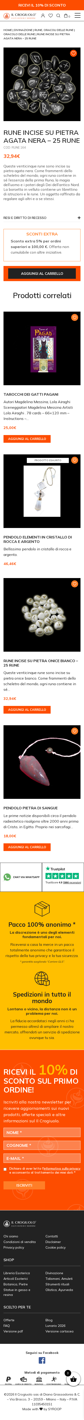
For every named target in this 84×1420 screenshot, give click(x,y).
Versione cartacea (60, 1331)
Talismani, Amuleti (59, 1279)
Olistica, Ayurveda (59, 1290)
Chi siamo (11, 1236)
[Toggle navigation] (77, 15)
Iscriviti (24, 1185)
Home (8, 30)
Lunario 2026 (55, 1326)
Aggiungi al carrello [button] (27, 439)
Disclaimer (53, 1242)
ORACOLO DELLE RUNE (20, 34)
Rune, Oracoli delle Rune (54, 30)
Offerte (9, 1320)
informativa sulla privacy (62, 1168)
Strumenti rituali (57, 1284)
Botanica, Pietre (16, 1284)
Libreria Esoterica (17, 1273)
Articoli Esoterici (16, 1279)
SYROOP (55, 1409)
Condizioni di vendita (20, 1242)
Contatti (52, 1236)
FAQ (7, 1326)
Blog (49, 1320)
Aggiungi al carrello (42, 273)
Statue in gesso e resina (17, 1292)
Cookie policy (56, 1247)
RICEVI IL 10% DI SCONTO (42, 5)
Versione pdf (13, 1331)
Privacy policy (14, 1247)
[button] (42, 219)
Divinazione (23, 30)
